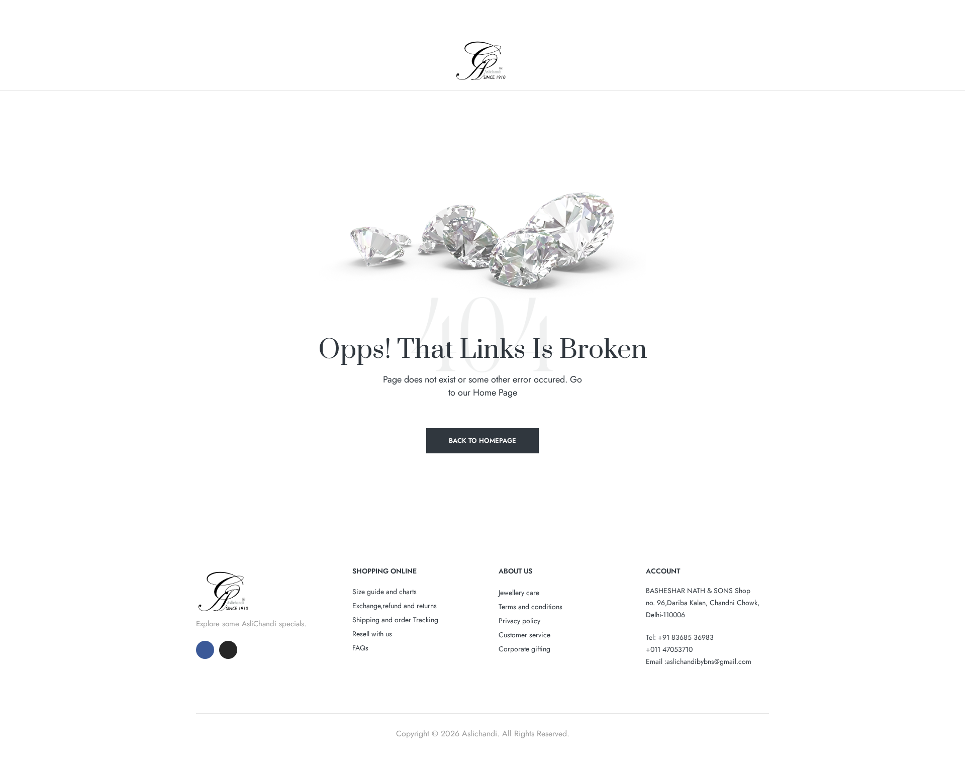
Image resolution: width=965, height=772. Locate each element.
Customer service (524, 635)
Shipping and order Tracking (395, 620)
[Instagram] (228, 650)
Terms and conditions (530, 607)
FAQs (360, 648)
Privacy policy (519, 621)
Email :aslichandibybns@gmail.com (698, 661)
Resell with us (372, 634)
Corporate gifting (524, 649)
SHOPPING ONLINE (384, 571)
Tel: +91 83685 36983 (680, 637)
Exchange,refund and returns (394, 606)
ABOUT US (515, 571)
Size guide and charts (384, 592)
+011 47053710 (669, 649)
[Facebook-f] (205, 650)
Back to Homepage (482, 440)
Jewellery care (519, 593)
